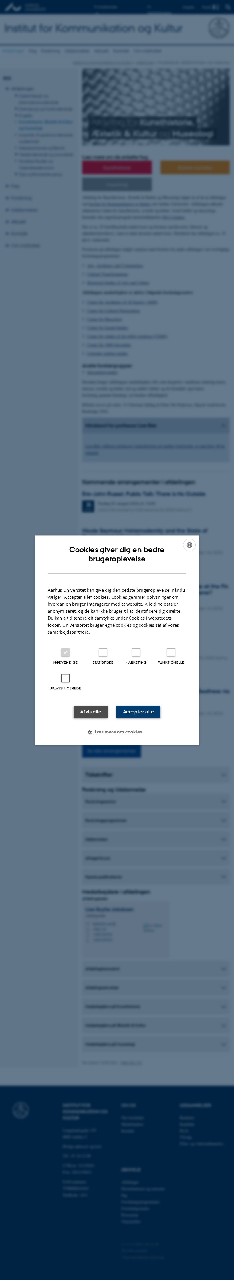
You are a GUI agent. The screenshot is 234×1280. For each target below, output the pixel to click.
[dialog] (117, 640)
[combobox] (189, 545)
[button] (117, 732)
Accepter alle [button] (138, 712)
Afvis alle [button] (90, 712)
